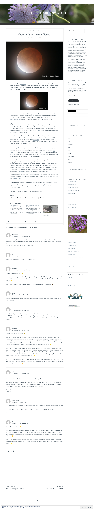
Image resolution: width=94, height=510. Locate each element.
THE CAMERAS (57, 1)
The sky (38, 221)
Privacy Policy (28, 507)
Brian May (33, 160)
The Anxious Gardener (73, 260)
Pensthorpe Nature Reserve (49, 214)
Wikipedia (20, 171)
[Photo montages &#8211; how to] (34, 209)
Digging (70, 277)
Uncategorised (34, 30)
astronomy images (15, 119)
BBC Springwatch (72, 181)
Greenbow (70, 280)
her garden (36, 139)
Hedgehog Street (72, 184)
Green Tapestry (71, 248)
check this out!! (17, 178)
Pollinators (70, 150)
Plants (69, 147)
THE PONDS (48, 1)
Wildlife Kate (71, 193)
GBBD (69, 141)
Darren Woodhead (72, 204)
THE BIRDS (31, 1)
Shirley (22, 221)
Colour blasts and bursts (55, 488)
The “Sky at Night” (15, 147)
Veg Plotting (71, 266)
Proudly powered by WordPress (41, 500)
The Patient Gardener (73, 263)
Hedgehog (70, 144)
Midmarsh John (71, 254)
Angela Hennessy (72, 207)
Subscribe (73, 100)
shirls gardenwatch (47, 12)
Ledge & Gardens (72, 283)
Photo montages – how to (15, 488)
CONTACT (66, 1)
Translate (78, 306)
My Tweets (70, 172)
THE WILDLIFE (39, 1)
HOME (9, 1)
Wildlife (70, 162)
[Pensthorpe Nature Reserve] (50, 209)
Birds (69, 138)
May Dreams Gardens (73, 285)
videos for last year (41, 184)
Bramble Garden (72, 242)
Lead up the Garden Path (73, 251)
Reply (28, 236)
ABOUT (15, 1)
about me (12, 154)
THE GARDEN (22, 1)
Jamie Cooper (36, 130)
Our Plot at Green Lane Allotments (75, 257)
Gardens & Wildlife (72, 245)
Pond (69, 153)
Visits (69, 159)
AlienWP (58, 500)
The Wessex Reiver (72, 190)
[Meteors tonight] (18, 209)
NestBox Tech (71, 187)
